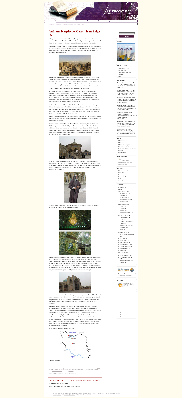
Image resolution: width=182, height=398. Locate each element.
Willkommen (52, 24)
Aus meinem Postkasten (127, 235)
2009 (119, 312)
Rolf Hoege (121, 179)
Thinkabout (121, 181)
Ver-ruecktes (103, 21)
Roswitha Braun (121, 105)
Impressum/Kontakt (126, 21)
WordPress (84, 393)
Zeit (121, 229)
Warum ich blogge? (124, 145)
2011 (119, 308)
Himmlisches (60, 21)
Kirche (122, 210)
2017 (119, 296)
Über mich (58, 24)
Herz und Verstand (125, 221)
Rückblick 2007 (122, 153)
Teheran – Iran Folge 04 (56, 380)
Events (120, 189)
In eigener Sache (125, 260)
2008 (119, 314)
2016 (119, 298)
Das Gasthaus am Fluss (125, 162)
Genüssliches (81, 21)
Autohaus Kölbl (122, 164)
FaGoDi (122, 206)
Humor (122, 223)
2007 (119, 316)
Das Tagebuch (124, 242)
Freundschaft (123, 217)
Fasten (122, 208)
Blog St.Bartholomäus (124, 72)
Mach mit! (113, 21)
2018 (119, 294)
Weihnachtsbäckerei (126, 199)
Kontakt (120, 151)
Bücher (122, 238)
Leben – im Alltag (123, 177)
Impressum (56, 393)
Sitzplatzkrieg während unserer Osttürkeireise (76, 88)
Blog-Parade (123, 240)
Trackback (71, 371)
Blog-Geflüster (124, 255)
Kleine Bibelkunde (125, 212)
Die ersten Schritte (123, 147)
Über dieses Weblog (68, 24)
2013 (119, 304)
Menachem (120, 121)
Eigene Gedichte (125, 244)
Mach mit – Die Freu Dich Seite (127, 149)
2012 (119, 306)
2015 (119, 300)
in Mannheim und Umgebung (126, 275)
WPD (89, 393)
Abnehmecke (124, 193)
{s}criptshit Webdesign (113, 393)
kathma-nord (122, 70)
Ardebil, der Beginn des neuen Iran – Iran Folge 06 (85, 380)
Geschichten (123, 248)
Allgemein (121, 187)
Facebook (121, 74)
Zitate (121, 250)
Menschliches (71, 21)
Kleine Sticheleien (125, 225)
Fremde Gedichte (125, 246)
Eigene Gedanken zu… (126, 257)
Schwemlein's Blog (123, 68)
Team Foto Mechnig (122, 90)
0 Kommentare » (72, 373)
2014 (119, 302)
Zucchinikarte (124, 201)
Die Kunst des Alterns (124, 171)
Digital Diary (121, 173)
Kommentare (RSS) (69, 395)
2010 (119, 310)
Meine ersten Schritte (79, 24)
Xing (119, 76)
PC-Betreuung (125, 160)
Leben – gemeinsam (124, 175)
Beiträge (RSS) (57, 395)
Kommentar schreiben (57, 371)
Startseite (50, 21)
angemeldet (57, 386)
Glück (121, 219)
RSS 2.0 (83, 369)
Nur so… (122, 262)
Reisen (98, 368)
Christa (119, 83)
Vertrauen (123, 227)
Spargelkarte (123, 197)
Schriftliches (92, 21)
